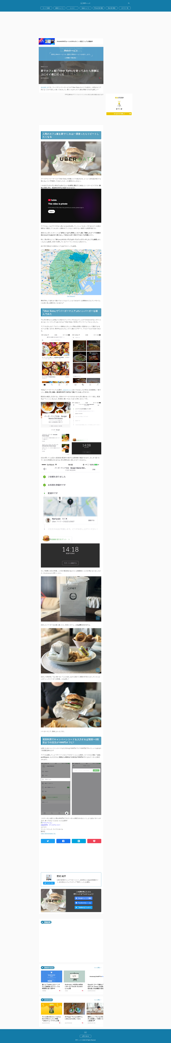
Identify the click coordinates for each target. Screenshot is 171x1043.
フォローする (49, 883)
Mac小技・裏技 (111, 8)
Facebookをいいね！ (84, 903)
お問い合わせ (85, 1036)
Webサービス (44, 66)
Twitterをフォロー (85, 907)
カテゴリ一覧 (124, 8)
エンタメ (72, 8)
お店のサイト (67, 390)
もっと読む (97, 967)
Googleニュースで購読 (84, 898)
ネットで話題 (46, 8)
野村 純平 (61, 876)
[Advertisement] (85, 25)
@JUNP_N (44, 87)
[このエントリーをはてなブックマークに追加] (79, 841)
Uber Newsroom (71, 296)
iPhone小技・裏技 (98, 8)
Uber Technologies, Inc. (48, 833)
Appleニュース (85, 8)
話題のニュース (59, 8)
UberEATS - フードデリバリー (50, 825)
